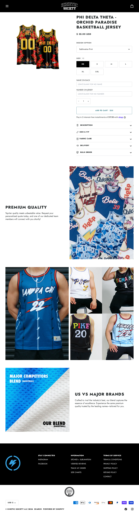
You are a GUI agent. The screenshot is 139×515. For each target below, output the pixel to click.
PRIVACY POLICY (110, 463)
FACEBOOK (43, 463)
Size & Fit (84, 132)
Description (86, 125)
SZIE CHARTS (76, 472)
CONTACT (107, 476)
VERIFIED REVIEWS (78, 463)
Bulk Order (86, 152)
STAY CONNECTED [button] (46, 455)
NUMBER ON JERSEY (84, 90)
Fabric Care (86, 138)
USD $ (10, 502)
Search (38, 509)
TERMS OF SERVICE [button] (112, 455)
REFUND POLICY (110, 472)
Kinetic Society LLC (17, 509)
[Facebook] (126, 509)
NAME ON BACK (83, 80)
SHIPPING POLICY (110, 468)
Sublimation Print (86, 49)
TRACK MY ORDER (78, 468)
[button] (20, 455)
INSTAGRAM (43, 459)
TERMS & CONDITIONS (112, 459)
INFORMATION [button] (77, 455)
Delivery (84, 145)
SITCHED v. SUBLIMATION (81, 459)
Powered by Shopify (53, 509)
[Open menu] (9, 6)
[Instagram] (132, 509)
